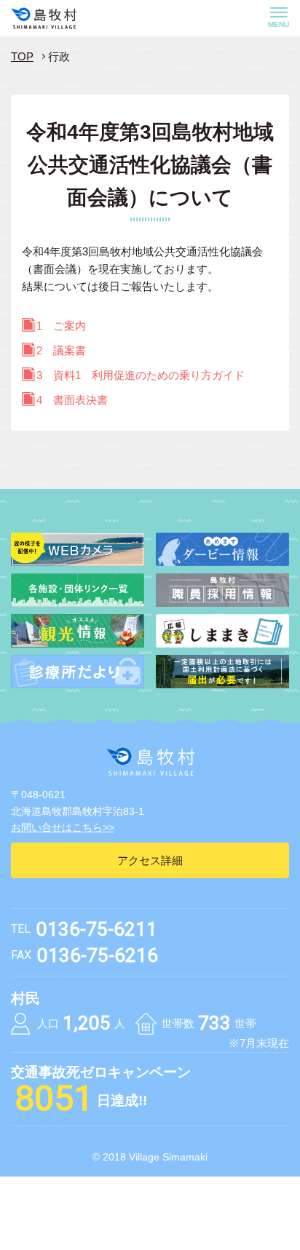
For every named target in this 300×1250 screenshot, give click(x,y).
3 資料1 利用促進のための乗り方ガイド (140, 375)
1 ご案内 (61, 325)
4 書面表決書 (72, 400)
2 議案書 (61, 350)
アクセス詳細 (150, 860)
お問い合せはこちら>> (62, 827)
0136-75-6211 (96, 929)
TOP (22, 56)
